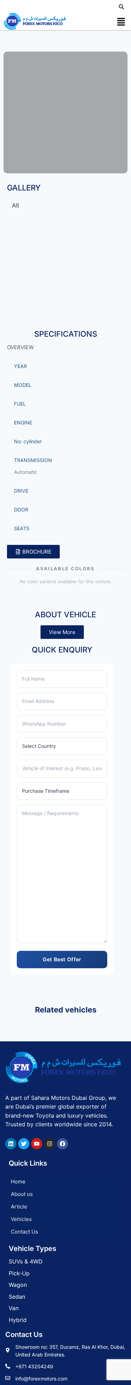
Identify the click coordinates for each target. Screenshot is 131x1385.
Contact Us (24, 1231)
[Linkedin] (10, 1143)
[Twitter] (23, 1143)
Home (18, 1181)
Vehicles (21, 1219)
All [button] (15, 205)
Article (19, 1206)
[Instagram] (49, 1143)
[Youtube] (36, 1143)
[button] (121, 22)
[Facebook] (62, 1143)
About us (22, 1194)
